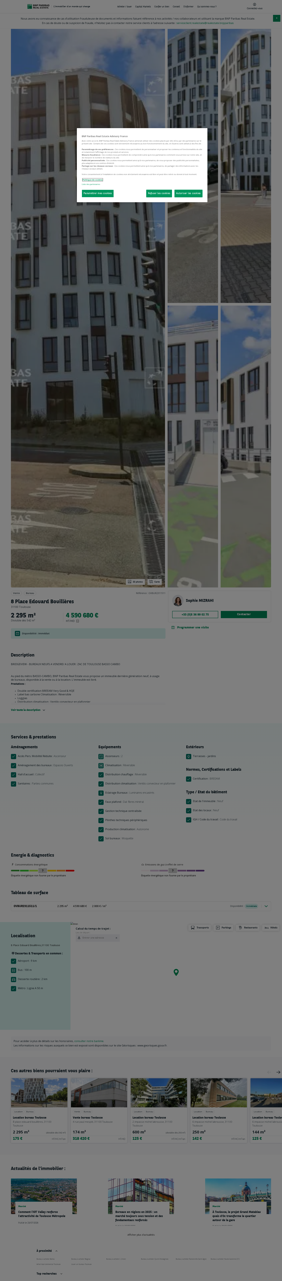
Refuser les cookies (159, 193)
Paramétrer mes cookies (98, 193)
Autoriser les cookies (188, 193)
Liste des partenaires (91, 184)
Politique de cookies (93, 180)
